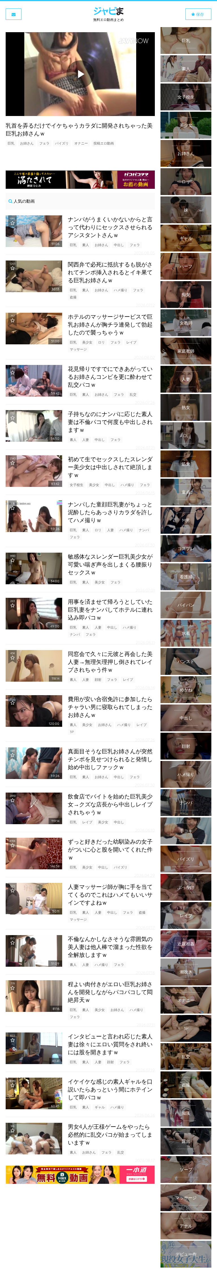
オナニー (81, 143)
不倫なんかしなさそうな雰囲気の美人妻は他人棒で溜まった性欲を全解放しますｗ (110, 946)
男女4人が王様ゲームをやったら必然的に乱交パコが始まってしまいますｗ (110, 1134)
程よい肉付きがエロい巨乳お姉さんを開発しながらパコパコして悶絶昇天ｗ (110, 992)
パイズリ (62, 143)
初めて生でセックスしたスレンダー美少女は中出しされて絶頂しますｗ (110, 467)
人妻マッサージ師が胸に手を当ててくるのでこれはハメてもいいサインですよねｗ (110, 894)
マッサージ (78, 349)
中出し (119, 245)
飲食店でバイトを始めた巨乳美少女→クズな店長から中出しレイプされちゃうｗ (110, 804)
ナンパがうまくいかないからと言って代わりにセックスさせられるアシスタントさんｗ (110, 227)
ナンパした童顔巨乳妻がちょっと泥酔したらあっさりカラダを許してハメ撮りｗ (110, 512)
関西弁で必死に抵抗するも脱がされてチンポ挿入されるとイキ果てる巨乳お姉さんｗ (110, 272)
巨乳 (11, 143)
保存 (199, 14)
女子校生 (76, 485)
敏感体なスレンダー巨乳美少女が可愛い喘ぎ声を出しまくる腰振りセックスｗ (110, 564)
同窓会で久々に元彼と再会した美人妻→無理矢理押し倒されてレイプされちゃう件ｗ (110, 661)
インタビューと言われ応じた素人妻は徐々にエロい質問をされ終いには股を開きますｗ (110, 1044)
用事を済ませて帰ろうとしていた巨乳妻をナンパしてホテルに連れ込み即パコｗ (110, 609)
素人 (85, 245)
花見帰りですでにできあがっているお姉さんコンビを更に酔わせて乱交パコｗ (110, 376)
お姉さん (27, 143)
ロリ (101, 342)
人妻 (85, 439)
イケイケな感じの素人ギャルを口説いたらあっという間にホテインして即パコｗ (110, 1089)
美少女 (87, 342)
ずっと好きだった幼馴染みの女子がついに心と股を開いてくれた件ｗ (110, 849)
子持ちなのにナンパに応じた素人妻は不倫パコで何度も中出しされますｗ (110, 421)
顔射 (98, 679)
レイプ (131, 342)
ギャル (100, 1107)
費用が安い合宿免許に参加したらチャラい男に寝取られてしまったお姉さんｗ (110, 706)
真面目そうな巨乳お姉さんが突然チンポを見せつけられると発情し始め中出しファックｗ (110, 759)
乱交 (133, 394)
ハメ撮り (120, 290)
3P (72, 732)
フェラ (44, 143)
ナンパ (144, 530)
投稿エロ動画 (104, 143)
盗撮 (73, 297)
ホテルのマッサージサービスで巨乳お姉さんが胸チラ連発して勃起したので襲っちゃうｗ (110, 324)
